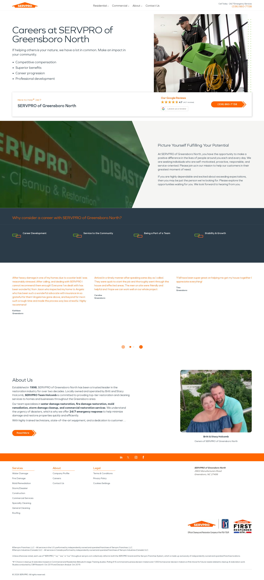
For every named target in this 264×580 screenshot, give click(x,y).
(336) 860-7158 (242, 6)
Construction (18, 493)
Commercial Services (22, 498)
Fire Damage (19, 478)
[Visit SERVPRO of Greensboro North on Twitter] (128, 457)
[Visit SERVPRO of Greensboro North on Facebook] (143, 457)
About (136, 5)
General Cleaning (21, 508)
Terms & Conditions (102, 473)
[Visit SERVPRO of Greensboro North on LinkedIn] (121, 457)
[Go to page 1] (130, 346)
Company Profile (61, 473)
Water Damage (20, 473)
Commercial (119, 5)
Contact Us (153, 5)
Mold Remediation (21, 483)
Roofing (16, 513)
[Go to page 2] (133, 346)
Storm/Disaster (20, 488)
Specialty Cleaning (21, 503)
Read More (23, 432)
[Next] (140, 346)
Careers (57, 478)
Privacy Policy (100, 478)
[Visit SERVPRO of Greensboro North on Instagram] (136, 457)
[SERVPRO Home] (25, 5)
